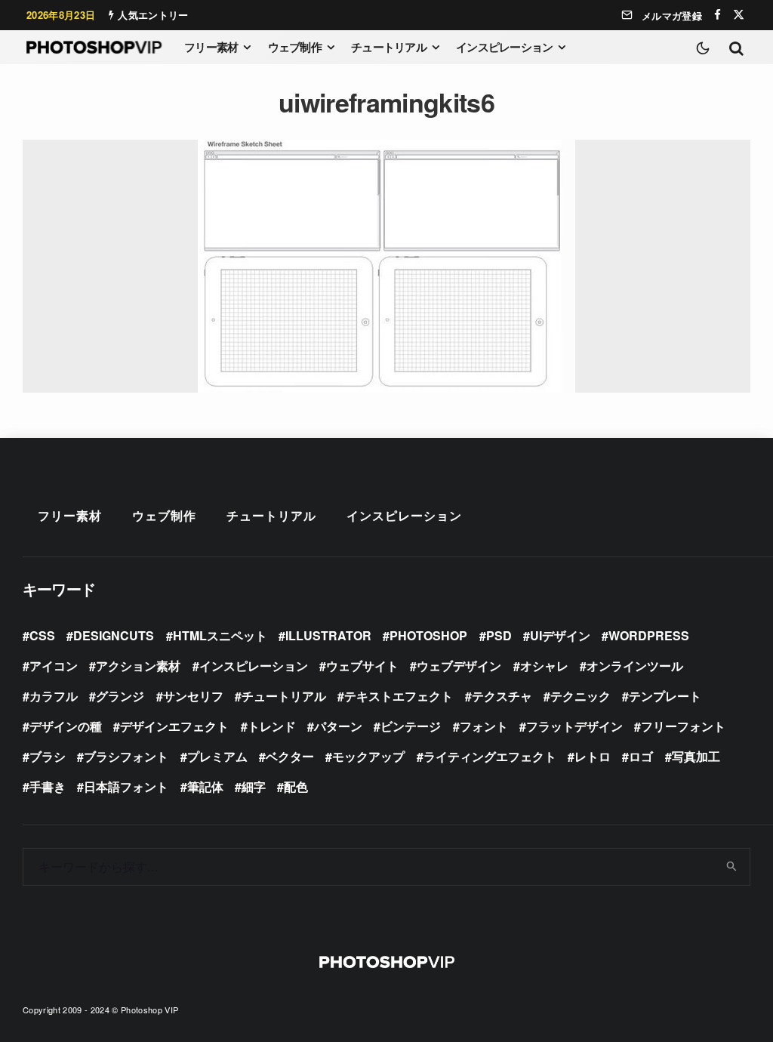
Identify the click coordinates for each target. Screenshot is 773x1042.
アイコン (53, 665)
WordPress (648, 635)
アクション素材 (138, 665)
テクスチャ (502, 695)
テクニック (580, 695)
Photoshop (428, 635)
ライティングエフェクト (489, 756)
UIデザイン (560, 635)
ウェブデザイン (459, 665)
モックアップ (368, 756)
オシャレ (544, 665)
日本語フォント (126, 786)
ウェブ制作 (295, 47)
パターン (338, 726)
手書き (47, 786)
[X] (738, 15)
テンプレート (665, 695)
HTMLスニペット (220, 635)
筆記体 (205, 786)
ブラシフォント (126, 756)
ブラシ (47, 756)
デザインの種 (65, 726)
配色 (296, 786)
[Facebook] (717, 15)
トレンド (272, 726)
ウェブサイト (362, 665)
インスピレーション (504, 47)
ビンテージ (410, 726)
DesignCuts (113, 635)
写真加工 (696, 756)
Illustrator (328, 635)
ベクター (290, 756)
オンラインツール (635, 665)
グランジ (120, 695)
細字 (254, 786)
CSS (42, 635)
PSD (499, 635)
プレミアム (217, 756)
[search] (732, 867)
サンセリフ (193, 695)
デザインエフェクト (174, 726)
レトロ (592, 756)
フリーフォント (683, 726)
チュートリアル (389, 47)
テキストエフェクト (398, 695)
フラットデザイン (574, 726)
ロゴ (641, 756)
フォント (484, 726)
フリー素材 (211, 47)
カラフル (53, 695)
